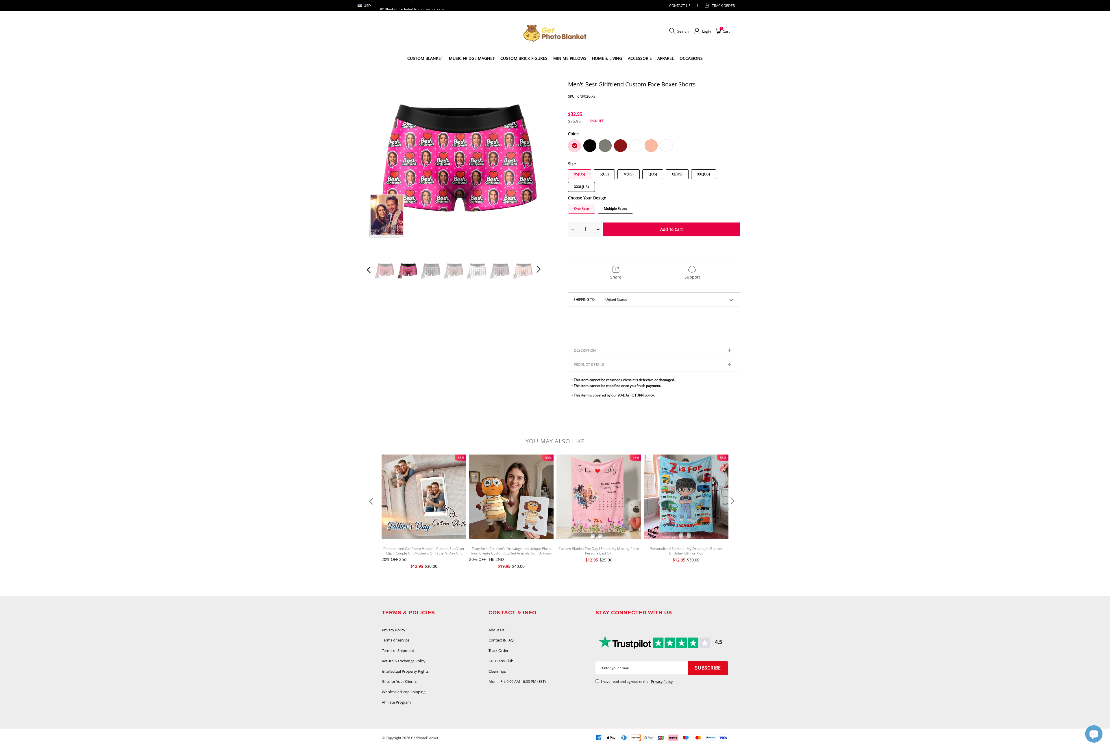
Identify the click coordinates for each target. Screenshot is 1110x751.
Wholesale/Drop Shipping (404, 691)
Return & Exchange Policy (404, 660)
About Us (496, 630)
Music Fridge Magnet (472, 58)
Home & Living (607, 58)
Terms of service (395, 640)
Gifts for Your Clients (399, 681)
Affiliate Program (396, 702)
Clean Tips (497, 671)
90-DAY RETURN (631, 395)
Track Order (723, 5)
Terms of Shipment (398, 650)
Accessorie (640, 58)
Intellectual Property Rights (405, 671)
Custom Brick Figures (523, 58)
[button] (380, 167)
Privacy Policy (393, 630)
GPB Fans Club (501, 660)
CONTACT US (680, 5)
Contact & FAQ (501, 640)
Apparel (665, 58)
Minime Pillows (570, 58)
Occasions (691, 58)
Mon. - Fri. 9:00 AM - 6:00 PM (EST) (517, 681)
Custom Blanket (425, 58)
